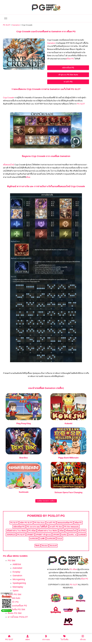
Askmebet (17, 568)
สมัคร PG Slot (14, 594)
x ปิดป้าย (6, 593)
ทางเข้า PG (13, 602)
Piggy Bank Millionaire (68, 458)
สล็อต (28, 177)
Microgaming (19, 579)
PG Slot (11, 560)
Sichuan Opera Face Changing (68, 492)
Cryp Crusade (8, 98)
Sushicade (24, 492)
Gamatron (51, 43)
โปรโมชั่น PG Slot (16, 609)
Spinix (15, 590)
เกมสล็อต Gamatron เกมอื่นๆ (46, 501)
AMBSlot (17, 564)
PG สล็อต (73, 569)
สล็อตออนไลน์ (8, 165)
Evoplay (16, 572)
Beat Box (23, 458)
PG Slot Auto (14, 598)
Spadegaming (19, 583)
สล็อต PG (70, 59)
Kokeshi (68, 423)
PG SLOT (81, 104)
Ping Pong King (23, 423)
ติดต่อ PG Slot (14, 613)
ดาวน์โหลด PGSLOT (18, 617)
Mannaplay (18, 587)
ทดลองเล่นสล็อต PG (17, 605)
